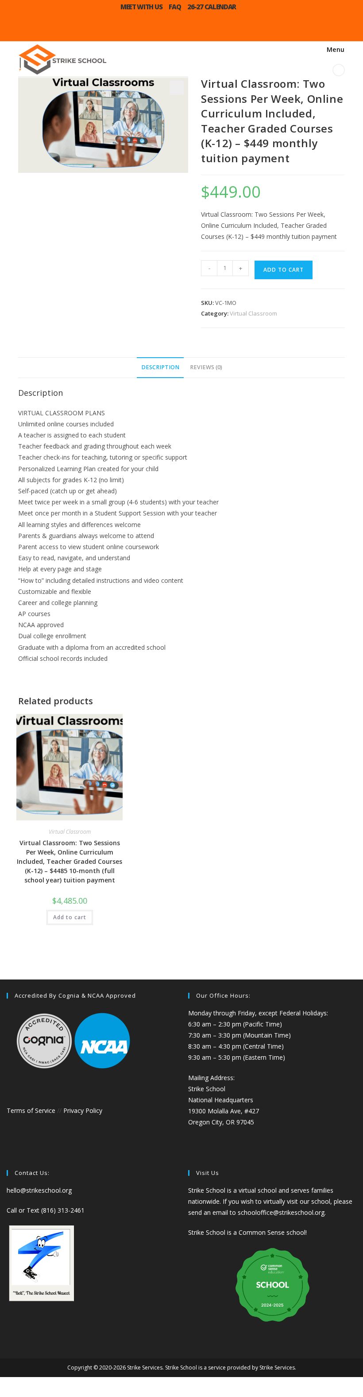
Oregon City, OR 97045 (221, 1122)
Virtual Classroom (253, 313)
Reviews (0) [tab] (206, 367)
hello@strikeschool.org (39, 1190)
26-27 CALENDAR (211, 6)
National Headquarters (220, 1100)
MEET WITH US (141, 6)
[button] (177, 88)
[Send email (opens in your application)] (208, 29)
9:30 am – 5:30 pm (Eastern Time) (236, 1057)
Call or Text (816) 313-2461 (46, 1210)
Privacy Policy (82, 1110)
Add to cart (283, 269)
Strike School (206, 1089)
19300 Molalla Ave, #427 (223, 1111)
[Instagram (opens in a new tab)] (173, 29)
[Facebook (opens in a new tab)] (155, 29)
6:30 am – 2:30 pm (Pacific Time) (235, 1024)
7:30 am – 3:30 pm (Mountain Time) (239, 1035)
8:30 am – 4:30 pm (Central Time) (236, 1046)
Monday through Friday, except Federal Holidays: (258, 1013)
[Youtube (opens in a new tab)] (190, 29)
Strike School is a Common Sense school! (247, 1232)
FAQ (175, 6)
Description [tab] (160, 367)
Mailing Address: (211, 1077)
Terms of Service (31, 1110)
